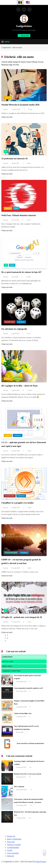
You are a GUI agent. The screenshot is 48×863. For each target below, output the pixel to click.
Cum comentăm (13, 853)
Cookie (9, 850)
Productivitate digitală (11, 552)
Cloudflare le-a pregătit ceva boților (17, 503)
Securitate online (9, 322)
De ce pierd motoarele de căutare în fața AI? (21, 272)
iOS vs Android (19, 786)
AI (6, 151)
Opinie (16, 208)
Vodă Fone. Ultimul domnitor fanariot (18, 215)
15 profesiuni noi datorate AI (14, 158)
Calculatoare (21, 322)
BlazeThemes (41, 862)
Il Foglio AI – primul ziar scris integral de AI (21, 617)
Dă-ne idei (11, 842)
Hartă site (10, 856)
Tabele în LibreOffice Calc (23, 713)
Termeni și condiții (14, 845)
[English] (28, 2)
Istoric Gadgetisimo (14, 839)
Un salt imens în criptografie (14, 329)
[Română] (20, 2)
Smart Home (17, 378)
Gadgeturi (8, 97)
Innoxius (5, 109)
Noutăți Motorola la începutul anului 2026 (20, 104)
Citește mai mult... (7, 117)
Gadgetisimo (24, 26)
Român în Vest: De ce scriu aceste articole (27, 774)
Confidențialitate (13, 847)
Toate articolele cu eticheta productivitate (30, 743)
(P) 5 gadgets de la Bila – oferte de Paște (19, 386)
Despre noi (11, 836)
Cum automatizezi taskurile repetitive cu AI (28, 688)
